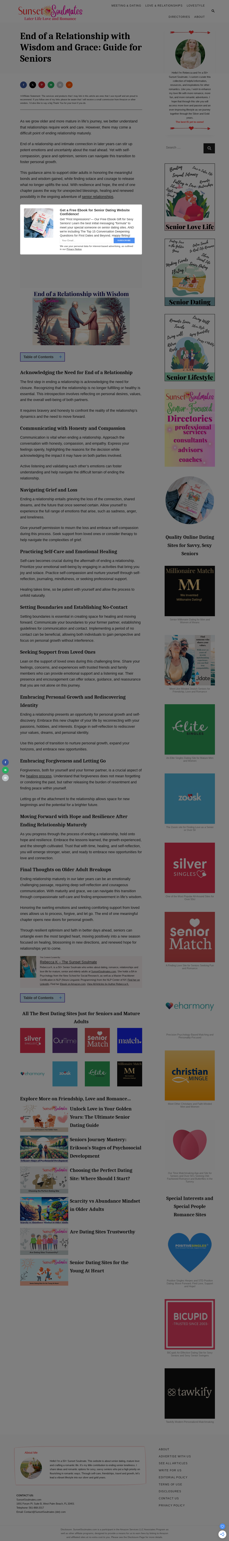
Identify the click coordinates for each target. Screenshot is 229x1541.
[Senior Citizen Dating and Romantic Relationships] (52, 11)
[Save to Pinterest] (41, 84)
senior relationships (97, 197)
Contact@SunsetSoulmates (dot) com (45, 1511)
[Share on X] (32, 84)
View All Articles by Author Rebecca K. (108, 984)
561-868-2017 (36, 1507)
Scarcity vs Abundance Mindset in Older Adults (44, 1212)
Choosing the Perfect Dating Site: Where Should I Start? (44, 1181)
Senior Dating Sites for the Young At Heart (44, 1273)
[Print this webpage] (60, 84)
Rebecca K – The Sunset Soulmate (68, 962)
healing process (39, 776)
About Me (31, 1452)
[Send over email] (51, 84)
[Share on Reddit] (69, 84)
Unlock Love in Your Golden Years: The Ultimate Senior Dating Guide (44, 1120)
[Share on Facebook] (23, 84)
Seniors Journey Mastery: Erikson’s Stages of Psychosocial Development (44, 1150)
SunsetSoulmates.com (103, 971)
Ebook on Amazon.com (73, 984)
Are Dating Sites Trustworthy (44, 1243)
